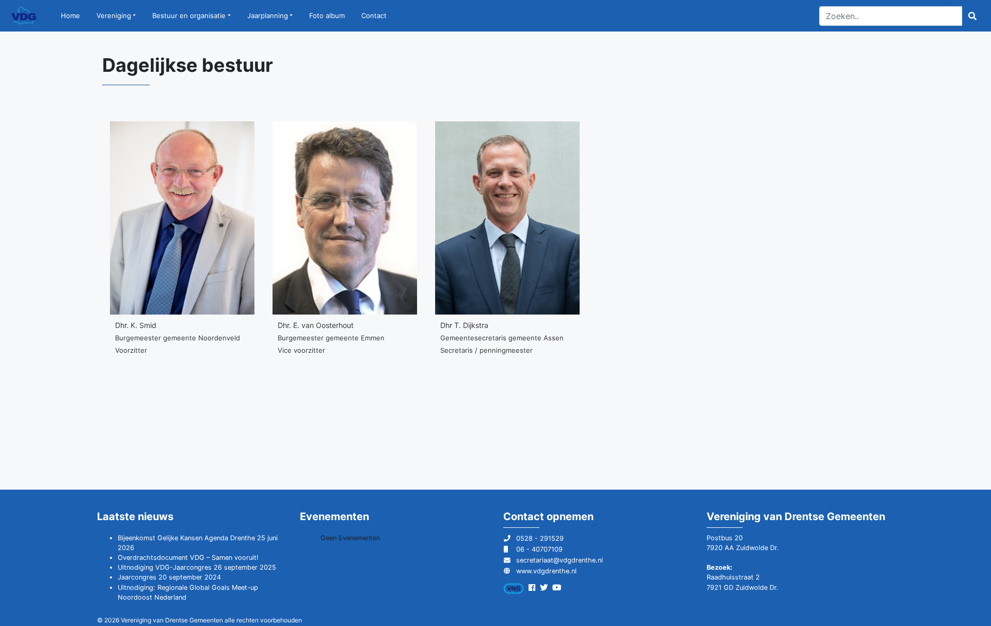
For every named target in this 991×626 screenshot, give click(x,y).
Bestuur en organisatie (189, 15)
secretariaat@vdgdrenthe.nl (559, 560)
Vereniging (114, 15)
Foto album (327, 15)
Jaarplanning (267, 15)
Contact (374, 15)
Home (70, 15)
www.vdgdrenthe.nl (546, 571)
